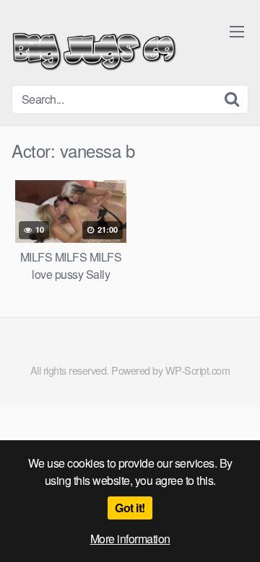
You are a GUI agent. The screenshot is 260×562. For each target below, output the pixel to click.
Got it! (130, 507)
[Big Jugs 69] (94, 48)
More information (130, 538)
